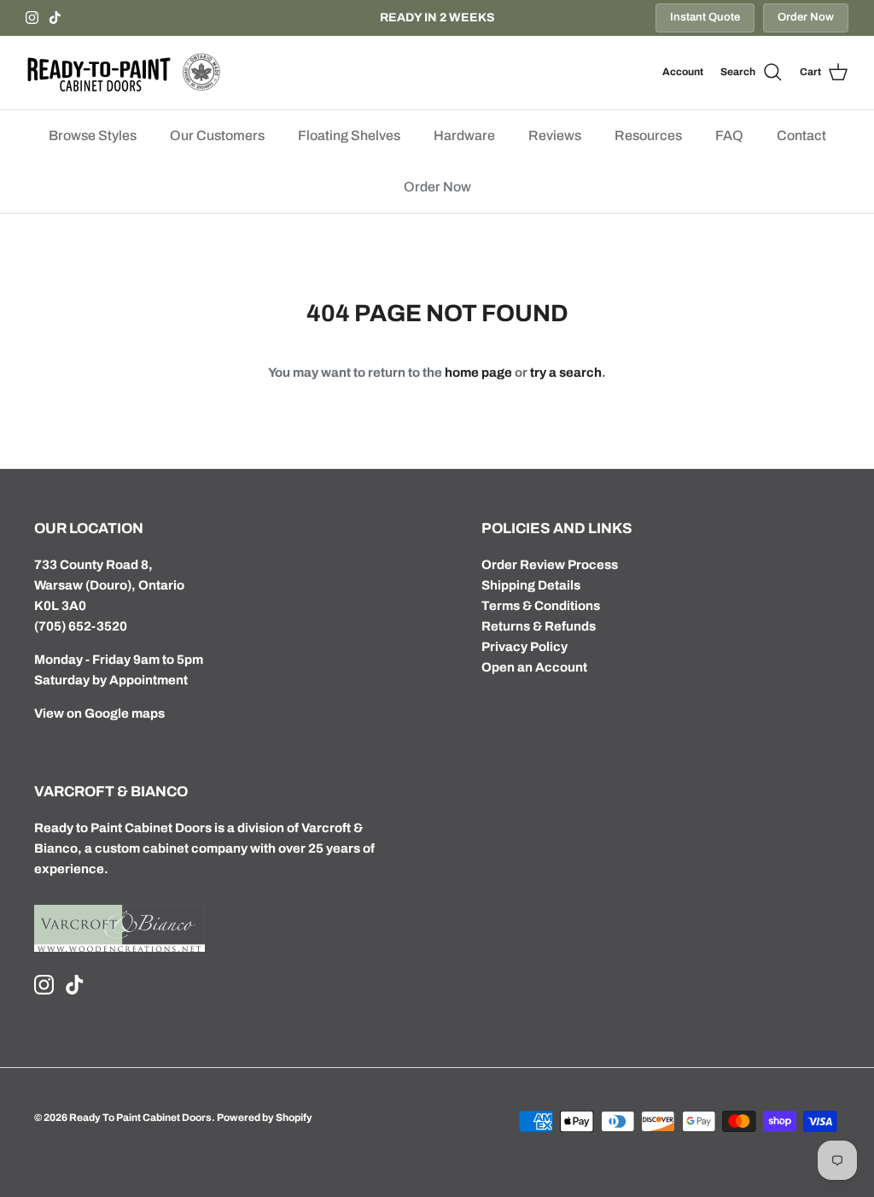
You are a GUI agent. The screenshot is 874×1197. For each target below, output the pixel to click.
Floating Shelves (349, 135)
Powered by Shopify (264, 1118)
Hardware (464, 135)
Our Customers (217, 135)
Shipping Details (530, 585)
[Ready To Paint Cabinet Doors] (124, 72)
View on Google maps (99, 713)
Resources (648, 135)
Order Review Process (549, 565)
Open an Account (534, 667)
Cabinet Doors (168, 828)
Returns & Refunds (538, 626)
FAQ (729, 135)
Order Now (806, 17)
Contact (801, 135)
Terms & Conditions (540, 606)
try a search (566, 372)
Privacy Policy (524, 647)
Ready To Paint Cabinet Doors (140, 1118)
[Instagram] (32, 17)
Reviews (554, 135)
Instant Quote (705, 17)
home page (478, 372)
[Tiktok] (55, 17)
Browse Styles (93, 135)
